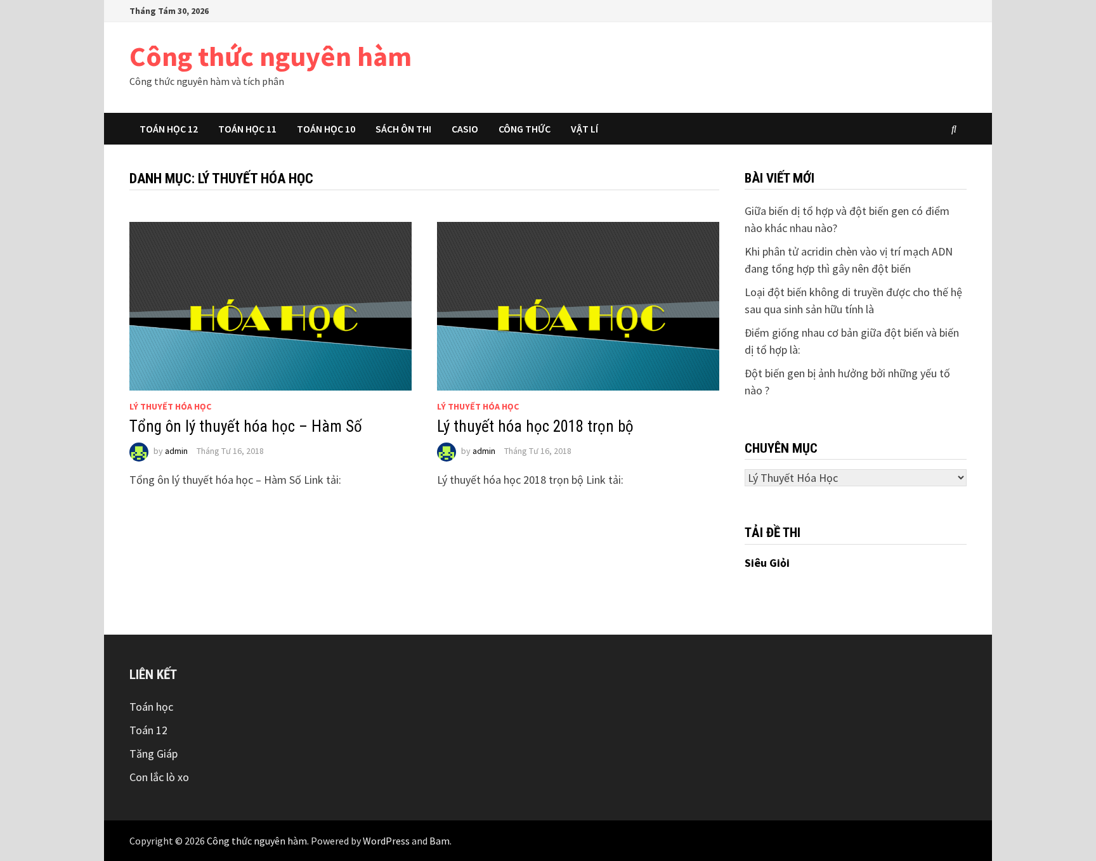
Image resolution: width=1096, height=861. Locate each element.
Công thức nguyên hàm (270, 56)
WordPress (386, 840)
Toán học (151, 706)
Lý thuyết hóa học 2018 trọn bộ (535, 426)
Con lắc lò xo (159, 777)
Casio (465, 128)
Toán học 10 (326, 128)
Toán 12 (148, 730)
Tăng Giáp (153, 753)
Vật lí (584, 128)
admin (176, 450)
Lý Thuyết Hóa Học (170, 406)
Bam (439, 840)
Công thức (525, 128)
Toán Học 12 (169, 128)
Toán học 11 (247, 128)
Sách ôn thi (403, 128)
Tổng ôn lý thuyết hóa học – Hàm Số (245, 426)
